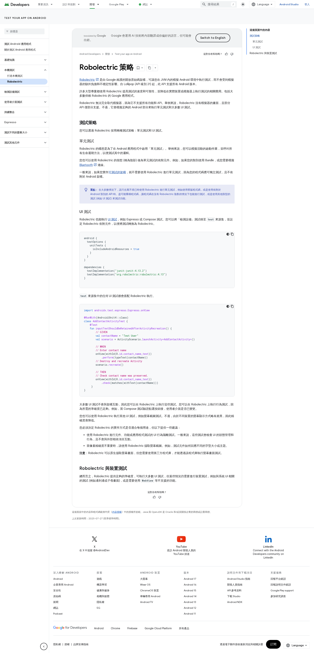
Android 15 (190, 590)
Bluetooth (86, 165)
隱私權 (100, 602)
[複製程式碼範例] (232, 234)
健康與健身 (103, 590)
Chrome (115, 628)
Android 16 (190, 584)
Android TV (146, 602)
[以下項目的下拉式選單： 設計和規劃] (80, 4)
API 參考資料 (234, 590)
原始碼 (57, 596)
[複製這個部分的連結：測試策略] (100, 123)
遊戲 (99, 578)
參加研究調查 (278, 596)
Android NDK (234, 602)
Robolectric (87, 80)
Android (58, 578)
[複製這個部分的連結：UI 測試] (94, 212)
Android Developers (89, 54)
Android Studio (289, 4)
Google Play (116, 4)
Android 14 (190, 596)
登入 (307, 4)
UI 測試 (112, 219)
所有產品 (184, 628)
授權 (67, 644)
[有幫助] (226, 54)
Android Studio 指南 (238, 578)
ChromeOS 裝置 (149, 590)
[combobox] (218, 4)
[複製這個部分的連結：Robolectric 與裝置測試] (130, 469)
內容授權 (117, 512)
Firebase (132, 628)
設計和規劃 (69, 4)
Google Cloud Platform (158, 628)
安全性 (57, 590)
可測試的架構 (117, 172)
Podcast (58, 613)
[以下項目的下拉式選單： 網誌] (153, 4)
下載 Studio (233, 596)
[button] (21, 60)
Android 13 (190, 602)
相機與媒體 (103, 596)
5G (98, 607)
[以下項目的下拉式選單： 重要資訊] (53, 4)
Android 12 (190, 607)
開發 (92, 4)
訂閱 (273, 644)
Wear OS (145, 584)
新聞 (55, 602)
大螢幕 (144, 578)
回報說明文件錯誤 (281, 584)
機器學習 (102, 584)
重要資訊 (43, 4)
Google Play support (282, 590)
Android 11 (190, 613)
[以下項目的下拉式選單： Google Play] (129, 4)
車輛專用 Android (150, 596)
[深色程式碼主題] (228, 234)
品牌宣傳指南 (80, 644)
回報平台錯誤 (278, 578)
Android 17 (190, 578)
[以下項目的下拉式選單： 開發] (100, 4)
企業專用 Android (63, 584)
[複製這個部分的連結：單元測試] (97, 141)
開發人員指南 (234, 584)
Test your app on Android (25, 18)
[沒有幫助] (232, 54)
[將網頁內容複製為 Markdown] (149, 68)
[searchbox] (24, 31)
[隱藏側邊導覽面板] (43, 646)
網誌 (145, 4)
